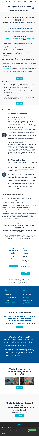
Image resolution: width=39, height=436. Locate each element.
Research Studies (19, 2)
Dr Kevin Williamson (15, 28)
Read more (20, 428)
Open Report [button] (19, 415)
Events (9, 1)
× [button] (38, 427)
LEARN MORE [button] (25, 273)
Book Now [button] (19, 78)
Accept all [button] (32, 429)
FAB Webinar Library (28, 39)
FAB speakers (14, 2)
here (12, 142)
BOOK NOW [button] (13, 265)
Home (6, 1)
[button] (3, 430)
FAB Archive (25, 2)
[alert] (19, 431)
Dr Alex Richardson (27, 28)
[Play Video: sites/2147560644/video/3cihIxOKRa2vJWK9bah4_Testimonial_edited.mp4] (27, 381)
